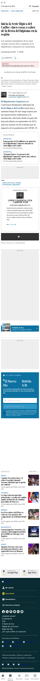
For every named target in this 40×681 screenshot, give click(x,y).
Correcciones (31, 658)
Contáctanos (7, 619)
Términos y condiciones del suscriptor (13, 658)
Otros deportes (17, 11)
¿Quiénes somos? (9, 616)
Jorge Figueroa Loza (20, 201)
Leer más (13, 224)
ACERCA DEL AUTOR (20, 190)
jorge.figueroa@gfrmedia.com (19, 97)
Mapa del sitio (7, 629)
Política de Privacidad (31, 410)
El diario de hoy (8, 624)
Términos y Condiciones (11, 411)
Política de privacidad (8, 655)
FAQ (3, 621)
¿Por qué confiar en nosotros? (14, 632)
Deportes (5, 11)
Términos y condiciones (23, 655)
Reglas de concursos (10, 626)
